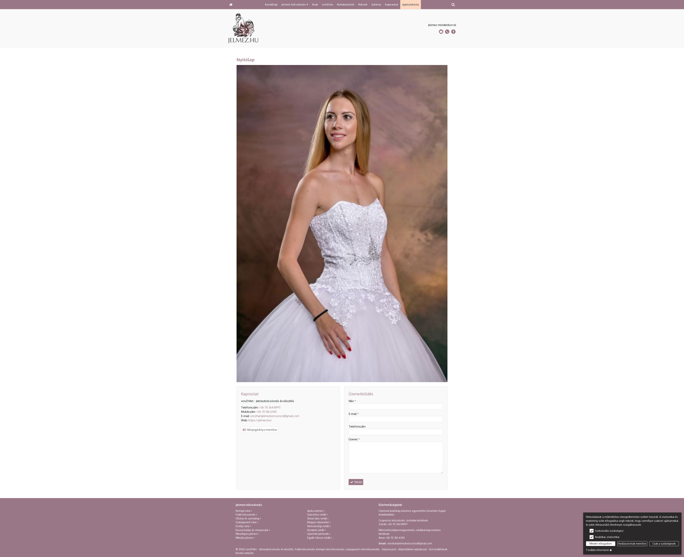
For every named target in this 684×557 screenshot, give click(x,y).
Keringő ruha (243, 510)
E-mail (354, 414)
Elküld (358, 482)
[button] (453, 4)
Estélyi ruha (242, 526)
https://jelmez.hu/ (260, 420)
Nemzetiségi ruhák (318, 526)
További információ (597, 549)
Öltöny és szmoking (247, 518)
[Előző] (241, 223)
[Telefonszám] (447, 31)
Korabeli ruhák (315, 530)
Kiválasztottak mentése (632, 543)
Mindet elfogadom (601, 543)
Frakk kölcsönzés (245, 514)
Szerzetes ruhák (316, 514)
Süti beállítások (438, 549)
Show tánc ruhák (317, 518)
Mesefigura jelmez (246, 533)
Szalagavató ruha (246, 522)
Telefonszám (357, 426)
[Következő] (442, 223)
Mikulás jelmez (244, 537)
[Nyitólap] (231, 4)
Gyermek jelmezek (318, 533)
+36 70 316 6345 (266, 411)
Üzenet (354, 439)
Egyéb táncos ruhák (318, 537)
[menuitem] (231, 4)
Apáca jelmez (315, 510)
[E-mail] (441, 31)
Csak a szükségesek (664, 543)
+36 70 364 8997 (270, 407)
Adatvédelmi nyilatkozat (412, 549)
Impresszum (389, 549)
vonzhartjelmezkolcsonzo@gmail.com (274, 416)
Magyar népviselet (318, 522)
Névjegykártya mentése (261, 429)
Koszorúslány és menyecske (252, 530)
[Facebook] (453, 31)
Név (352, 401)
